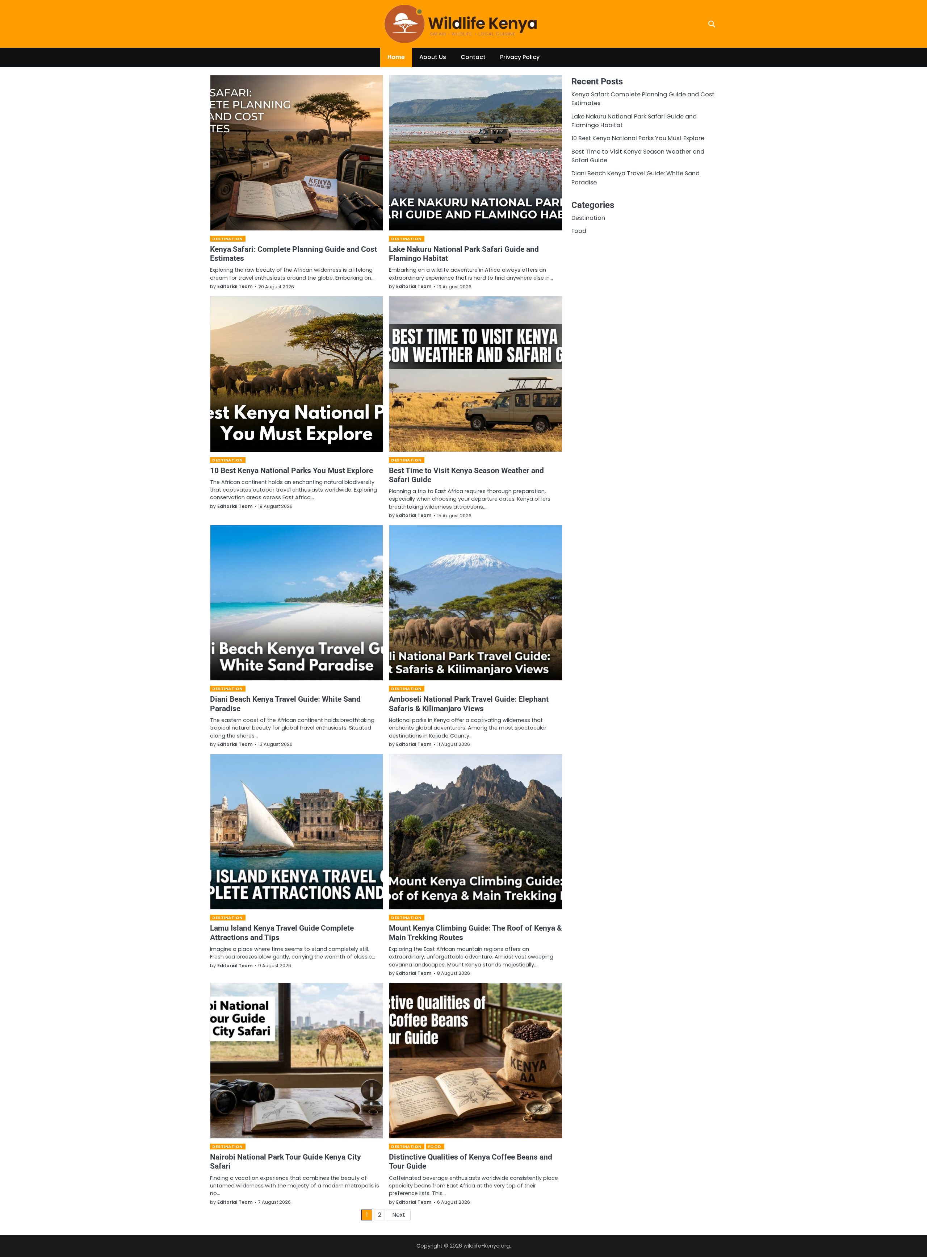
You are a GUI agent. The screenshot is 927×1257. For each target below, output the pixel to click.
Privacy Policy (520, 57)
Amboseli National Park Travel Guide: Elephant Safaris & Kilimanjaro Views (469, 703)
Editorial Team (235, 286)
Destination (227, 239)
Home (396, 57)
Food (434, 1146)
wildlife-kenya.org (487, 1245)
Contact (473, 57)
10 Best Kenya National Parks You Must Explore (291, 470)
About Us (432, 57)
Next (398, 1215)
